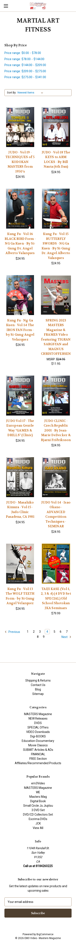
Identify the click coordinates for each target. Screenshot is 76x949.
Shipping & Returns (38, 680)
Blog (38, 689)
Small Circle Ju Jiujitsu (38, 805)
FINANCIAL (38, 754)
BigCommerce (45, 934)
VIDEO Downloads (38, 732)
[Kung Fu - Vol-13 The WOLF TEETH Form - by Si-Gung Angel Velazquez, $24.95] (20, 564)
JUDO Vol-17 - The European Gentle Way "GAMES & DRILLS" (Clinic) (20, 428)
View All (38, 828)
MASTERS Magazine (38, 714)
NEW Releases (38, 718)
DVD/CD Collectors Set (38, 814)
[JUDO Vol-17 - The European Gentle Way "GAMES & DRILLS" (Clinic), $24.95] (20, 396)
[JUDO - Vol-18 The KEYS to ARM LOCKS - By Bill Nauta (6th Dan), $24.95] (56, 127)
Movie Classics (38, 745)
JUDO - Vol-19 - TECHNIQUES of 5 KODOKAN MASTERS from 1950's (20, 162)
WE (38, 792)
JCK (38, 823)
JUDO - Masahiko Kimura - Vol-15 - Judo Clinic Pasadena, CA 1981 (20, 509)
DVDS (38, 723)
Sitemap (38, 694)
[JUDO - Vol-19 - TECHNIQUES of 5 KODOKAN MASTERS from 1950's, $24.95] (20, 127)
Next (64, 637)
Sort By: (11, 92)
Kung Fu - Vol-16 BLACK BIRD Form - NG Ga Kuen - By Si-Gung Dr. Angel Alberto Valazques (20, 243)
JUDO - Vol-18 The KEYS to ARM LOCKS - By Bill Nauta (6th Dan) (56, 159)
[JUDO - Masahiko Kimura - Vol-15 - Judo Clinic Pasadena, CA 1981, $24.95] (20, 477)
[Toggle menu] (6, 6)
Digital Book (38, 801)
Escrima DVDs (38, 819)
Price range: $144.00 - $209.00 (25, 65)
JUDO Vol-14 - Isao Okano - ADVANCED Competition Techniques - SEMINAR (56, 514)
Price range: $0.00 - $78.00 (22, 53)
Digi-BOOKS (38, 736)
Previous (14, 632)
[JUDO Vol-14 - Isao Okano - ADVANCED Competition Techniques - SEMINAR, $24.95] (56, 477)
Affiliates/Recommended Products (38, 763)
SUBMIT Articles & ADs (38, 749)
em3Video (38, 783)
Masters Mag (38, 796)
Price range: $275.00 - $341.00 (25, 77)
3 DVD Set (38, 810)
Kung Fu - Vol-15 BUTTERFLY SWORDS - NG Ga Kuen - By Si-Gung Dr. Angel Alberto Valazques (56, 246)
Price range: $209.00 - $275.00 (25, 71)
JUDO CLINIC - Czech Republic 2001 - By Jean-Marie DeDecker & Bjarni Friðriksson (56, 430)
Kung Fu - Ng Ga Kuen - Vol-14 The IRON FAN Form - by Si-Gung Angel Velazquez (20, 330)
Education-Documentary (38, 741)
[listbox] (31, 92)
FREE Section (38, 758)
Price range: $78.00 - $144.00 (24, 59)
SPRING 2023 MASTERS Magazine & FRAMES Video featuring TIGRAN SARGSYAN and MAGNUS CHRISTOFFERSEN (56, 337)
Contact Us (38, 685)
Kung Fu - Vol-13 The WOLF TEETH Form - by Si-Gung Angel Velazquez (20, 596)
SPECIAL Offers (38, 727)
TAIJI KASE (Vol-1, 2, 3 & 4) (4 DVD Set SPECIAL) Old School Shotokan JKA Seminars (56, 598)
